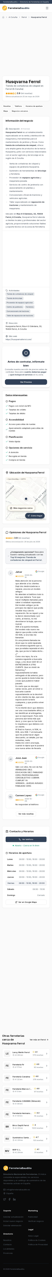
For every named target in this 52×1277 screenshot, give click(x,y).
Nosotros (7, 1240)
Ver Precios (26, 382)
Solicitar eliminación (12, 1225)
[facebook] (9, 1199)
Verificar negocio (36, 1221)
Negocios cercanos (20, 111)
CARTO (23, 479)
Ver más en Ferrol (38, 1039)
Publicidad (33, 1217)
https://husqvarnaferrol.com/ (19, 339)
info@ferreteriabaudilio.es (18, 1189)
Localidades (8, 1249)
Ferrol (24, 17)
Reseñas (7, 106)
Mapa (5, 111)
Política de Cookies (36, 1240)
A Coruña (13, 17)
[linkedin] (14, 1199)
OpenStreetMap (13, 479)
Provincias (8, 1253)
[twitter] (4, 1199)
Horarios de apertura (34, 106)
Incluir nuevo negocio (13, 1221)
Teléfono (18, 106)
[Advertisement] (26, 47)
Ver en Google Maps (27, 902)
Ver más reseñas (26, 814)
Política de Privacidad (38, 1244)
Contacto (7, 1244)
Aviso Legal (33, 1236)
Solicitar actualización (13, 1217)
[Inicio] (3, 17)
